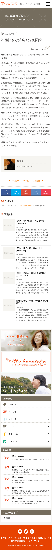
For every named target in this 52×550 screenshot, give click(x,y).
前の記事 (14, 180)
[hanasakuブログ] (26, 362)
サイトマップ (34, 541)
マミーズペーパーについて (14, 538)
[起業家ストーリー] (26, 340)
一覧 (26, 180)
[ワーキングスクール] (26, 384)
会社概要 (31, 538)
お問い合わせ (43, 538)
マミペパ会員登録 (24, 205)
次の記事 (38, 180)
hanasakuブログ (10, 34)
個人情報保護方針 (18, 541)
